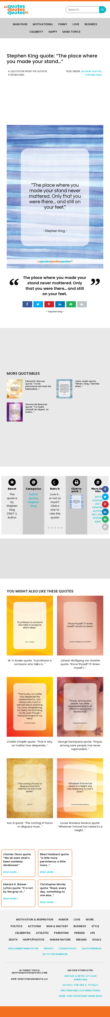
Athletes (42, 933)
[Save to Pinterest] (49, 304)
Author (98, 511)
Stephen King (93, 74)
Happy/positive (33, 939)
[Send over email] (71, 304)
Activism (34, 926)
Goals (96, 939)
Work (90, 919)
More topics (71, 32)
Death (13, 939)
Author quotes (91, 71)
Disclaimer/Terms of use (23, 948)
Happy (53, 32)
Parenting (61, 933)
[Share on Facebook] (27, 304)
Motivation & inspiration (34, 919)
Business (91, 24)
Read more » (11, 872)
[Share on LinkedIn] (60, 304)
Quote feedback (92, 948)
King (101, 514)
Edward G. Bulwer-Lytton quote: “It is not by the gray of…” (18, 888)
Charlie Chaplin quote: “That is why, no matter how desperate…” (30, 743)
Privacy (49, 948)
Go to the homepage (55, 954)
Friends (79, 933)
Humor (63, 919)
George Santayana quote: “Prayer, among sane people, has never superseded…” (80, 745)
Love (76, 24)
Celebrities (23, 933)
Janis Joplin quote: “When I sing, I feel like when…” (87, 384)
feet (94, 514)
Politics (16, 926)
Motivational (43, 24)
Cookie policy (67, 948)
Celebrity (36, 32)
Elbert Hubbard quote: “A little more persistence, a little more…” (54, 860)
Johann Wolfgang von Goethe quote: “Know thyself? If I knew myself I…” (80, 664)
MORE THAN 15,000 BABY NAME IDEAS (80, 996)
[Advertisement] (55, 102)
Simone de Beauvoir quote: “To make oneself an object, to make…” (36, 408)
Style (95, 926)
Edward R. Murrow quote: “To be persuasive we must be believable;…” (38, 385)
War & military (57, 926)
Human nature (60, 939)
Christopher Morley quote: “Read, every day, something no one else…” (53, 890)
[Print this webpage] (82, 304)
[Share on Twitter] (38, 304)
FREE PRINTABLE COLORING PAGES (80, 990)
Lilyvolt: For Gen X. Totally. (80, 985)
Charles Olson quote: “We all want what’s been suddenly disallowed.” (17, 860)
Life (92, 933)
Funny (62, 24)
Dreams (81, 939)
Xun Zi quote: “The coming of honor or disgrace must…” (30, 824)
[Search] (102, 9)
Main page (20, 24)
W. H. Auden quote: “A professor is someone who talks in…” (30, 662)
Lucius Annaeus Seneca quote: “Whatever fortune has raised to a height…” (80, 826)
